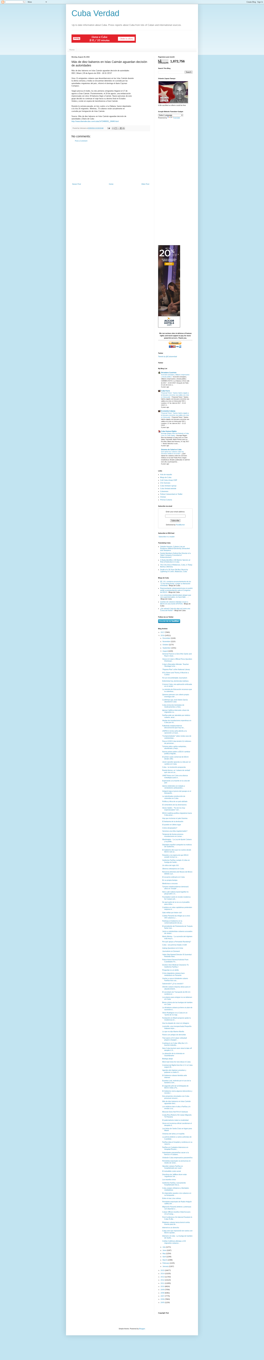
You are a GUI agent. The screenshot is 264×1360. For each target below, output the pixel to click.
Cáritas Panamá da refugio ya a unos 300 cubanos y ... (176, 917)
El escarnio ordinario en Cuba (173, 877)
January (166, 1266)
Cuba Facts (165, 391)
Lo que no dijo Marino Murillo (173, 1032)
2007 (163, 1296)
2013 (163, 1277)
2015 (163, 1270)
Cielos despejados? (169, 828)
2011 (163, 1283)
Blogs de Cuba (165, 477)
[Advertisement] (110, 162)
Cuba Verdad (95, 13)
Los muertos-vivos (169, 1180)
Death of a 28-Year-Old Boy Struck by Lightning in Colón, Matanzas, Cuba (174, 571)
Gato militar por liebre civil (172, 913)
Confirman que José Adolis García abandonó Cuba (175, 701)
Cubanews (164, 491)
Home (72, 50)
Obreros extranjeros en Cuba (173, 869)
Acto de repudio (166, 475)
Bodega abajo (167, 1059)
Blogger (142, 1329)
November (167, 641)
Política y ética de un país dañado (174, 801)
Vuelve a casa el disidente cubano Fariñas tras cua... (175, 979)
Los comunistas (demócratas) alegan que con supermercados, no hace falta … (175, 596)
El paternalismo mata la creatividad (175, 1120)
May (164, 1253)
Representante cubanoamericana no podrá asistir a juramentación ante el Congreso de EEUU (176, 590)
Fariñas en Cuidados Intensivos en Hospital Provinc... (175, 1148)
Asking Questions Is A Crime (172, 948)
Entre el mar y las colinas (171, 1198)
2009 (163, 1290)
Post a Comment (81, 141)
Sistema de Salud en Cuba (171, 450)
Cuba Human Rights (169, 431)
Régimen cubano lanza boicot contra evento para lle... (176, 1223)
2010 (163, 1286)
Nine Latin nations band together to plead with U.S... (175, 893)
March (165, 1260)
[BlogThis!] (115, 128)
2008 (163, 1293)
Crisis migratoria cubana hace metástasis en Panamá (173, 974)
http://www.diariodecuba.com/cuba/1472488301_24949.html (95, 121)
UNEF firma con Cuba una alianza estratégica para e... (175, 776)
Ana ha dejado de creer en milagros (175, 1023)
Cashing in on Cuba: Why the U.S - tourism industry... (175, 1044)
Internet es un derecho (170, 1228)
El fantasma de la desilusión (172, 821)
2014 (163, 1274)
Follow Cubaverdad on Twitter (171, 494)
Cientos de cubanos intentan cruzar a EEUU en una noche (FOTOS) (174, 603)
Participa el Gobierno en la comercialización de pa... (172, 922)
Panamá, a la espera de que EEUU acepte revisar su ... (175, 856)
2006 (163, 1299)
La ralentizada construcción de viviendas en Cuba (173, 797)
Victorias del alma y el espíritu (173, 1134)
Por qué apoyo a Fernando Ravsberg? (176, 942)
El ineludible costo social (171, 1171)
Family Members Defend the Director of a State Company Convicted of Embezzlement (175, 555)
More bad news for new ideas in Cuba (176, 1062)
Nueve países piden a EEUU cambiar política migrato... (176, 753)
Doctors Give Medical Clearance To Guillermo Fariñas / (175, 966)
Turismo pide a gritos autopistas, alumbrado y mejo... (174, 747)
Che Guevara (165, 483)
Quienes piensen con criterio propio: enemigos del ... (175, 695)
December (167, 638)
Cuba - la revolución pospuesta (174, 767)
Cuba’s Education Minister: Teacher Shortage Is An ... (175, 665)
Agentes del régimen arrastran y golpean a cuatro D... (174, 1071)
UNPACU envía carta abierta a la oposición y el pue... (174, 732)
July (164, 1247)
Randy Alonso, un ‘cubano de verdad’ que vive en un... (176, 771)
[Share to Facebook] (121, 128)
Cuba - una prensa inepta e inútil (174, 945)
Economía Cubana (168, 411)
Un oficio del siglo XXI (170, 865)
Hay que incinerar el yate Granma (174, 818)
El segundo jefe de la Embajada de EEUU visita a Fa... (175, 1087)
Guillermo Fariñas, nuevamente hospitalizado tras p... (174, 1184)
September (167, 648)
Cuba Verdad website (168, 489)
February (166, 1263)
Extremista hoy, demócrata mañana (175, 681)
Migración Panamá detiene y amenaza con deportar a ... (176, 1208)
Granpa (163, 497)
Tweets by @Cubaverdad (167, 357)
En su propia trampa (169, 880)
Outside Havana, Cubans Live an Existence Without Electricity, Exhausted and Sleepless (175, 549)
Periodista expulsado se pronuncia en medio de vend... (176, 1162)
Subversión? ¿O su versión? (172, 984)
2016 (163, 635)
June (165, 1250)
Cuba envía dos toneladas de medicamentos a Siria (173, 706)
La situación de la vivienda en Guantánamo (173, 1054)
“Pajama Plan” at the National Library (176, 669)
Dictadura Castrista (168, 373)
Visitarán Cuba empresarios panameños (177, 1158)
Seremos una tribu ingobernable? (174, 831)
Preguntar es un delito (170, 970)
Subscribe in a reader (167, 537)
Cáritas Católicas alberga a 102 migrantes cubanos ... (174, 1242)
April (164, 1257)
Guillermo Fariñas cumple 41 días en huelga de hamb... (176, 861)
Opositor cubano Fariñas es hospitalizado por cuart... (172, 1167)
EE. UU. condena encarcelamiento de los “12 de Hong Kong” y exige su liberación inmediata (175, 584)
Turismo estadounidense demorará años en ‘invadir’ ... (175, 888)
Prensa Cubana (166, 500)
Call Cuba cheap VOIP (168, 480)
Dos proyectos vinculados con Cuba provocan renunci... (175, 1097)
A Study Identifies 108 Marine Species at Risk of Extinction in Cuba (175, 561)
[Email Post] (108, 128)
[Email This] (113, 128)
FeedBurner (180, 525)
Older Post (145, 184)
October (166, 645)
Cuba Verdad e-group (168, 486)
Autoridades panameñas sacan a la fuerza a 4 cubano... (175, 1153)
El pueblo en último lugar (171, 825)
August (165, 651)
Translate (176, 118)
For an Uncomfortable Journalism (174, 678)
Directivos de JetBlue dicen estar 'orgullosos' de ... (174, 1175)
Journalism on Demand (171, 951)
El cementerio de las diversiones (174, 805)
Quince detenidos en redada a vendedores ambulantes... (173, 787)
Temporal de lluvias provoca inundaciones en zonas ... (172, 835)
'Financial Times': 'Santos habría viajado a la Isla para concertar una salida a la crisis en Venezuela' (175, 395)
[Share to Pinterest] (123, 128)
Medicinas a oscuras (170, 883)
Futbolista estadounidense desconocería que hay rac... (173, 727)
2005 (163, 1302)
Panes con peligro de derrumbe (174, 1035)
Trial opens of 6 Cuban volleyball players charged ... (174, 1039)
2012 (163, 1280)
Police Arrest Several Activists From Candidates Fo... (175, 961)
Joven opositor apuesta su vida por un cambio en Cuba (176, 763)
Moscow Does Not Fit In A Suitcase (175, 1112)
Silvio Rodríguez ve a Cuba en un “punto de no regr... (174, 1014)
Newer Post (76, 184)
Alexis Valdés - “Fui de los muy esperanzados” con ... (173, 809)
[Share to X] (118, 128)
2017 (163, 632)
